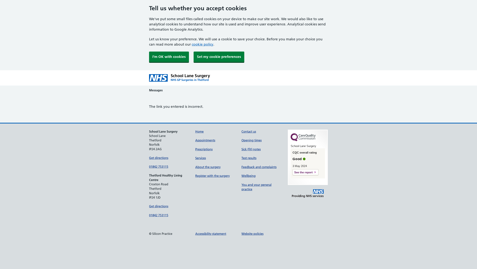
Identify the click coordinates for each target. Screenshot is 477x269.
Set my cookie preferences (219, 57)
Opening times (251, 140)
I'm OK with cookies (169, 57)
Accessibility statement (210, 234)
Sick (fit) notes (251, 149)
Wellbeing (248, 176)
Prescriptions (204, 149)
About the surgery (208, 167)
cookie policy (202, 44)
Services (200, 158)
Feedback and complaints (259, 167)
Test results (248, 158)
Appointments (205, 140)
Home (199, 131)
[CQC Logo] (303, 140)
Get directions (158, 158)
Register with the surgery (212, 176)
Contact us (248, 131)
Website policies (252, 234)
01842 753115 (158, 166)
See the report (303, 172)
